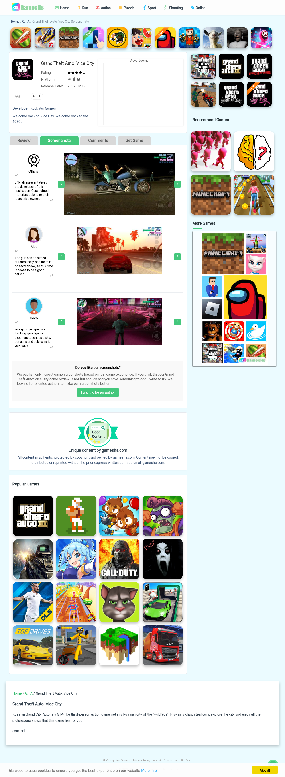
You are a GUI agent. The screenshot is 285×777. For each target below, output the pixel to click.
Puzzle (129, 8)
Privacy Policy (141, 760)
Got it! (265, 770)
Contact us (171, 760)
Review (24, 140)
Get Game (134, 140)
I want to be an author (98, 392)
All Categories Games (116, 760)
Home (64, 8)
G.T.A (26, 21)
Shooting (175, 8)
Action (105, 8)
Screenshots (59, 140)
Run (84, 8)
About (157, 760)
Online (200, 8)
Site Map (186, 760)
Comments (98, 140)
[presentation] (61, 184)
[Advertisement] (141, 94)
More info (149, 770)
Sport (151, 8)
